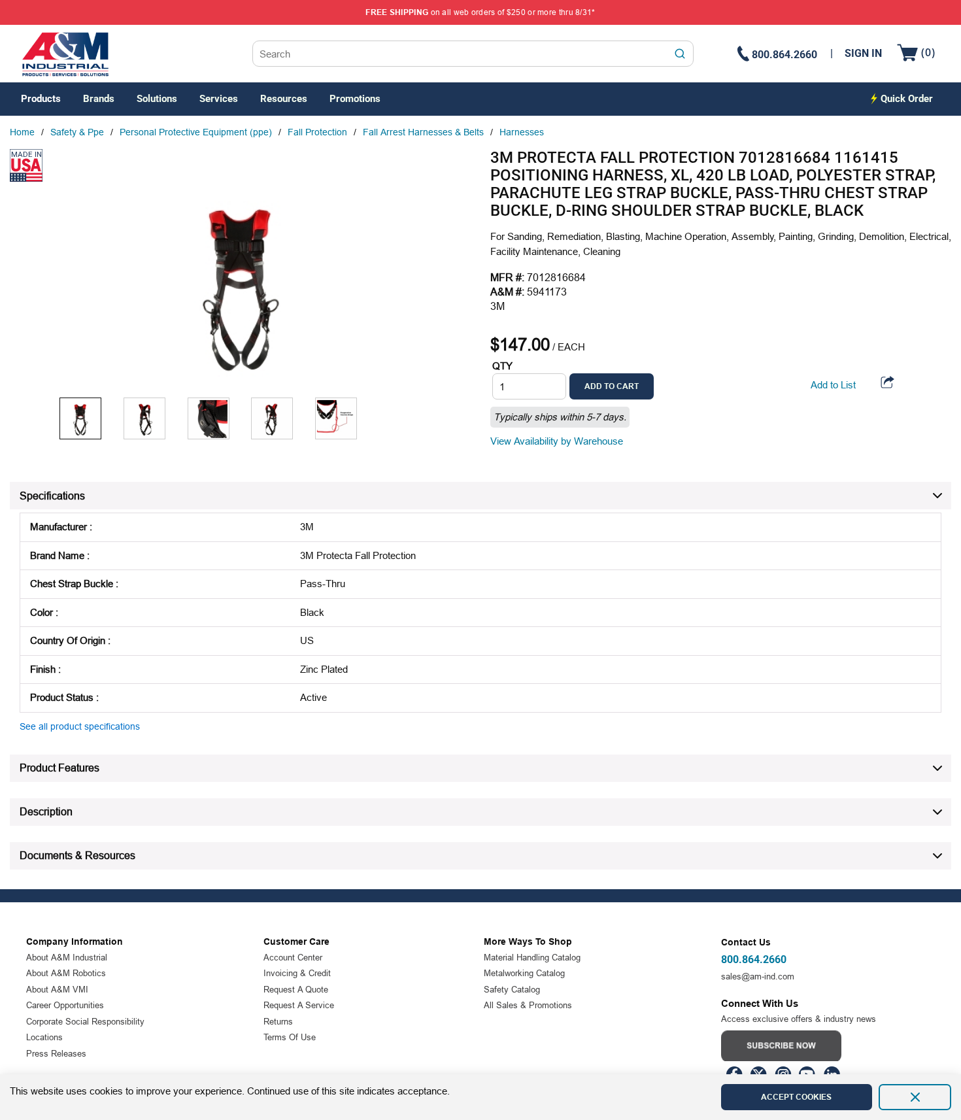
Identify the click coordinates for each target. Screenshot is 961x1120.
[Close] (915, 1097)
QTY (502, 365)
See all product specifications (80, 726)
